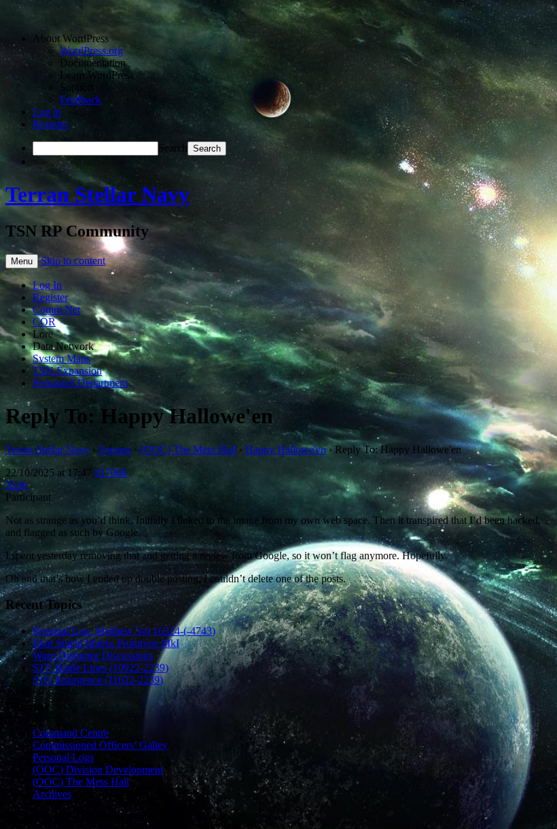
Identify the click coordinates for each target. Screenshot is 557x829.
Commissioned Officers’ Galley (100, 745)
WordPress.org (91, 50)
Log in (47, 112)
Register (50, 124)
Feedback (80, 99)
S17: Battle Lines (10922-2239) (100, 667)
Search (172, 148)
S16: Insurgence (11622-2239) (98, 680)
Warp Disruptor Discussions (93, 655)
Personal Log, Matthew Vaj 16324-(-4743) (124, 631)
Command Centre (71, 733)
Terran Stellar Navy (97, 194)
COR (44, 322)
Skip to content (73, 260)
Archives (52, 794)
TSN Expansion (67, 370)
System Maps (61, 358)
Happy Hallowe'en (285, 449)
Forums (114, 449)
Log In (47, 285)
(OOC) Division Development (98, 769)
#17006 (110, 472)
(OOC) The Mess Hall (188, 449)
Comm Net (56, 309)
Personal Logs (63, 757)
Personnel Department (80, 383)
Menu (22, 261)
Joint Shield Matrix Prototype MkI (106, 643)
